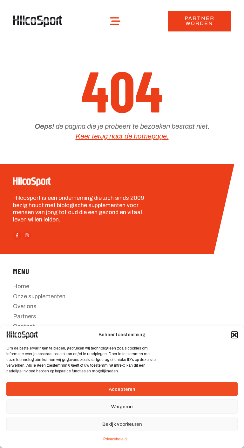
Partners (24, 316)
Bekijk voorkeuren (122, 424)
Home (21, 286)
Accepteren (122, 389)
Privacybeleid (115, 439)
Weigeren (122, 406)
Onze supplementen (39, 296)
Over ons (25, 306)
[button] (234, 335)
